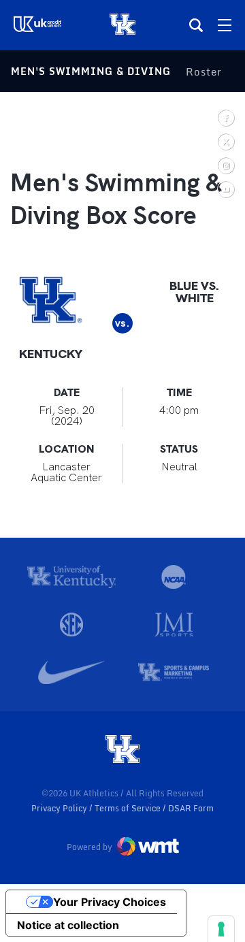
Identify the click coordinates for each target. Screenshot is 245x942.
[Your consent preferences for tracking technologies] (221, 929)
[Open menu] (224, 25)
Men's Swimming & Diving (91, 71)
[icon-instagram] (225, 165)
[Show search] (196, 25)
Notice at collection (68, 925)
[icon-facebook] (225, 117)
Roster (204, 71)
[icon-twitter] (225, 141)
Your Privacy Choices (109, 902)
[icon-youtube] (225, 188)
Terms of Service (129, 808)
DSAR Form (191, 808)
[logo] (122, 750)
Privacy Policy (60, 808)
